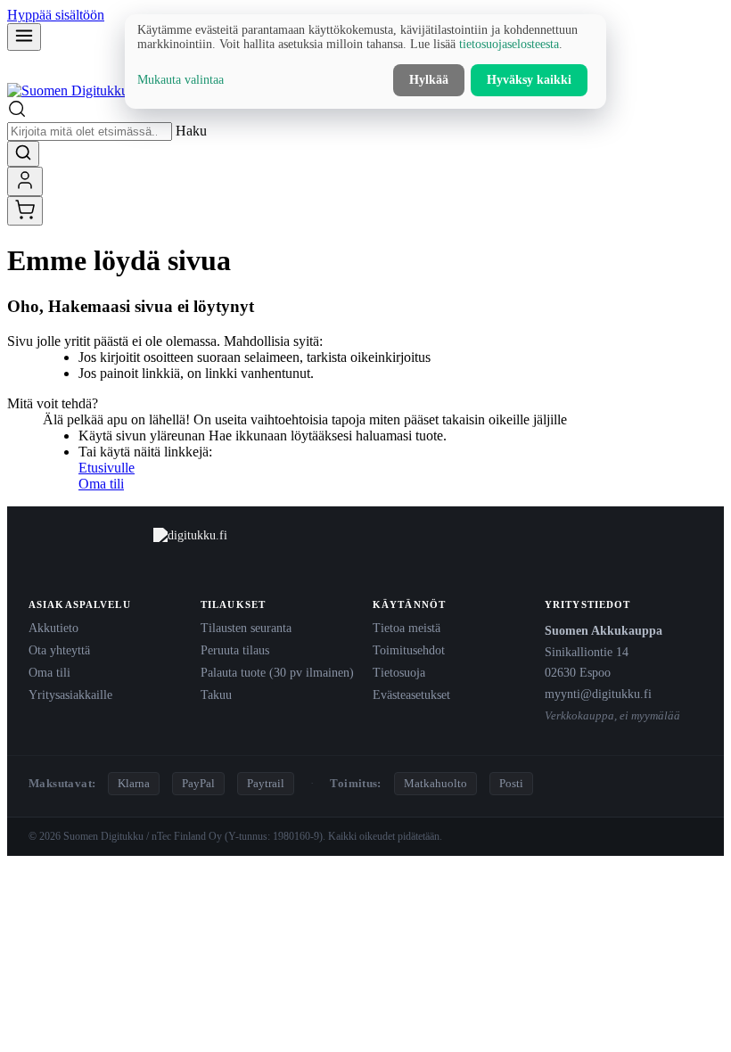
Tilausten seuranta (246, 628)
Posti (511, 783)
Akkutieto (53, 628)
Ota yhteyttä (59, 650)
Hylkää (428, 79)
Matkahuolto (435, 783)
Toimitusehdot (409, 650)
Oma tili (101, 483)
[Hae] (23, 154)
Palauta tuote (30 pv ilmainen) (277, 672)
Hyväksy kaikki (529, 79)
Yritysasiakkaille (70, 694)
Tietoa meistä (406, 628)
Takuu (216, 694)
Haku (191, 130)
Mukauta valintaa (180, 79)
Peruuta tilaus (235, 650)
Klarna (134, 783)
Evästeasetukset (411, 694)
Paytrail (265, 783)
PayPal (198, 783)
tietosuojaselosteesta (509, 44)
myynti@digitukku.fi (598, 693)
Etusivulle (106, 467)
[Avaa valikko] (24, 37)
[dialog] (365, 61)
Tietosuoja (399, 672)
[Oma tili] (25, 181)
